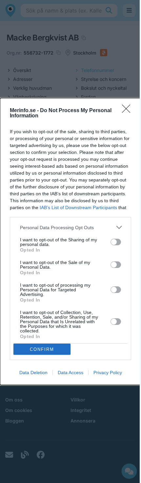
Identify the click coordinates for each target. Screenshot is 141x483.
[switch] (116, 242)
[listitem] (70, 227)
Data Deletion (33, 372)
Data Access (70, 372)
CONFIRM (42, 349)
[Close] (128, 111)
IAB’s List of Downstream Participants (78, 207)
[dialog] (70, 241)
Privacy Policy (107, 372)
